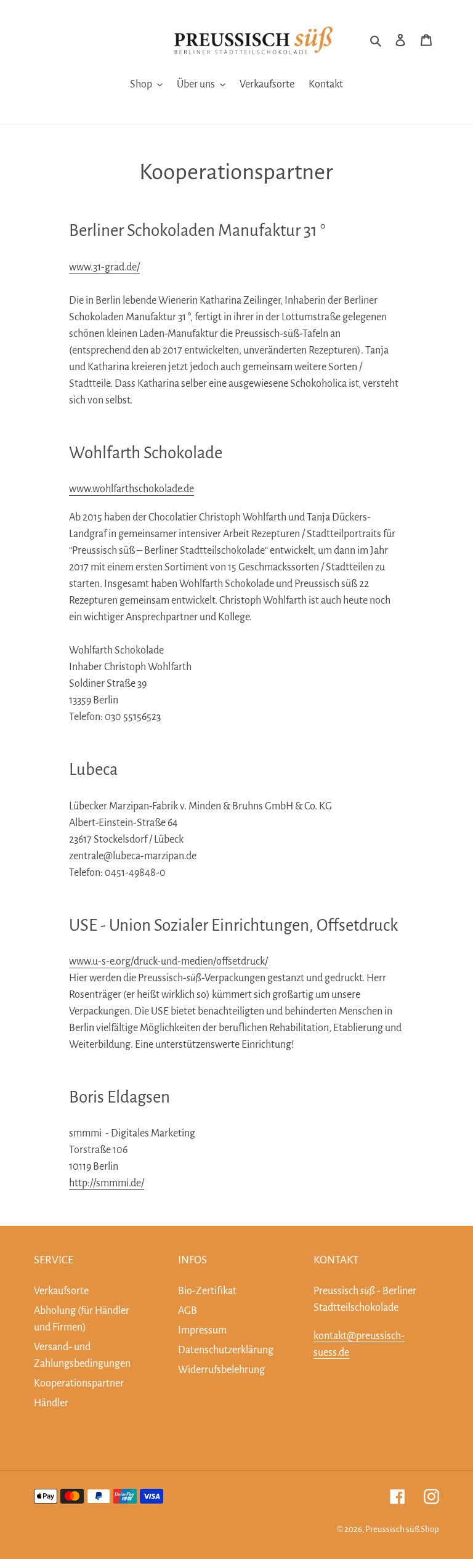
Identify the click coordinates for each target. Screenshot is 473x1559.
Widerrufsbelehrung (221, 1369)
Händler (51, 1403)
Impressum (202, 1330)
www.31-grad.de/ (104, 267)
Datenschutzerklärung (225, 1350)
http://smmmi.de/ (106, 1183)
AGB (187, 1310)
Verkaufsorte (61, 1291)
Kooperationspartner (79, 1383)
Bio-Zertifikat (207, 1291)
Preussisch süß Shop (402, 1529)
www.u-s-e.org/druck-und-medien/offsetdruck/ (168, 961)
